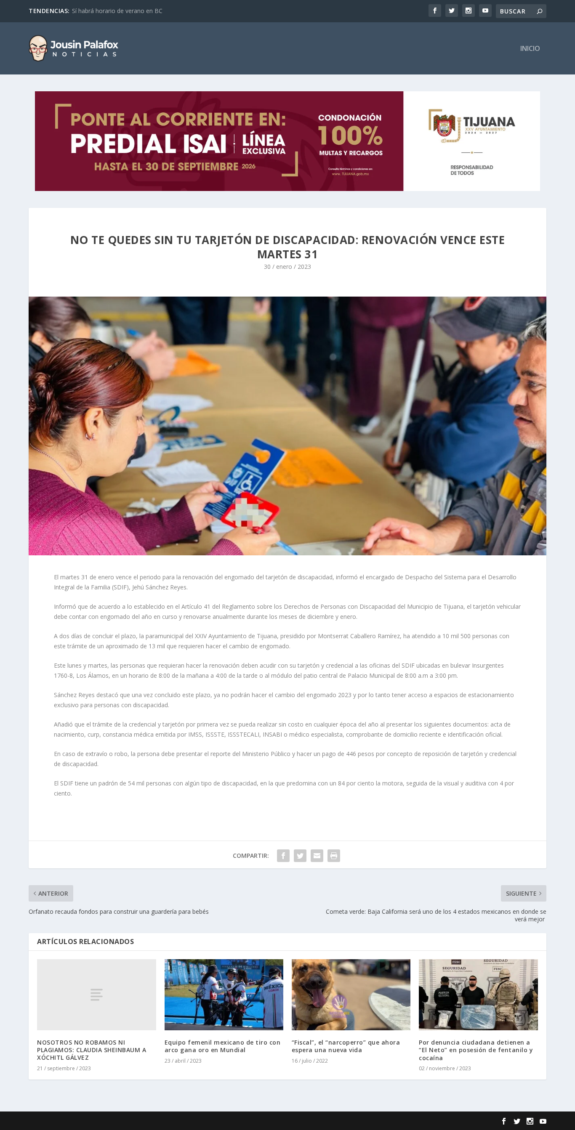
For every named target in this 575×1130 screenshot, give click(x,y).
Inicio (530, 49)
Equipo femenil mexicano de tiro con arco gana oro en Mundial (223, 1046)
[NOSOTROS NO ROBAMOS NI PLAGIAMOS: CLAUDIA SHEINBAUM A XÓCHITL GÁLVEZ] (96, 994)
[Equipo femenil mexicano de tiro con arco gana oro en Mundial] (224, 994)
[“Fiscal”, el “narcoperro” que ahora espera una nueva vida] (351, 994)
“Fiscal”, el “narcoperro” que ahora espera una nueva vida (346, 1046)
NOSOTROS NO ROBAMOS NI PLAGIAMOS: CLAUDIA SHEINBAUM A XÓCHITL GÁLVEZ (91, 1049)
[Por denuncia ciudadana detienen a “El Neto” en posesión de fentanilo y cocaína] (478, 994)
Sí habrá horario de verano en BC (117, 11)
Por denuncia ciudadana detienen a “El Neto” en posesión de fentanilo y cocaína (476, 1049)
